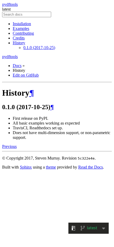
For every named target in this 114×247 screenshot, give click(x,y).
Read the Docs (90, 167)
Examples (21, 28)
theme (51, 167)
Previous (9, 146)
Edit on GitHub (26, 75)
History (19, 43)
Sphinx (26, 167)
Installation (22, 23)
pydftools (10, 4)
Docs (17, 65)
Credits (19, 38)
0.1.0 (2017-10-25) (39, 47)
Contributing (23, 33)
